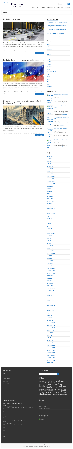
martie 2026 (50, 168)
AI (51, 381)
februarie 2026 (50, 171)
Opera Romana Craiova (46, 391)
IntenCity (52, 389)
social (38, 91)
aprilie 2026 (50, 166)
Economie (43, 7)
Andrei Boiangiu (8, 51)
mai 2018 (49, 337)
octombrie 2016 (51, 357)
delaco (49, 386)
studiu (63, 392)
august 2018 (50, 332)
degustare (49, 49)
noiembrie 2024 (51, 208)
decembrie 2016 (51, 352)
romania (58, 392)
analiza (24, 51)
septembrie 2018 (51, 330)
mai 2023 (49, 240)
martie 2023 (50, 245)
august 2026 (50, 156)
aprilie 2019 (50, 320)
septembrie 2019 (51, 310)
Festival (57, 387)
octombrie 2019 (51, 308)
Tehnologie (50, 7)
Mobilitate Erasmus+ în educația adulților (57, 22)
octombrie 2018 (51, 327)
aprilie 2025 (50, 196)
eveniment (49, 56)
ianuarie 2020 (50, 303)
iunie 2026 (49, 161)
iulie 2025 (49, 188)
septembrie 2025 (51, 183)
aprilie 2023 (50, 243)
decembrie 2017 (51, 345)
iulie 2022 (49, 255)
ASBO (63, 381)
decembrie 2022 (51, 253)
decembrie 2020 (51, 288)
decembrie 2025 (51, 176)
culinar (48, 46)
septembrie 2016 (51, 360)
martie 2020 (50, 298)
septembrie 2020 (51, 293)
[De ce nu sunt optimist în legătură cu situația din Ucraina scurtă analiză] (23, 106)
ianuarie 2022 (50, 265)
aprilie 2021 (50, 283)
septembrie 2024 (51, 213)
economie (28, 51)
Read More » (63, 102)
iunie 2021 (49, 280)
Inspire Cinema (65, 387)
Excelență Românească (8, 376)
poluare (59, 390)
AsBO (4, 373)
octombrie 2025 (51, 181)
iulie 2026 (49, 158)
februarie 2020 (50, 300)
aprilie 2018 (50, 340)
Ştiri (38, 7)
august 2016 (50, 362)
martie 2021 (50, 285)
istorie (62, 389)
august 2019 (50, 313)
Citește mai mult (39, 53)
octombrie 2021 (51, 270)
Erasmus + (41, 387)
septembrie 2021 (51, 273)
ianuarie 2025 (50, 203)
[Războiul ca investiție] (23, 22)
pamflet (49, 61)
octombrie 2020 (51, 290)
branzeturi (67, 382)
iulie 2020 (49, 295)
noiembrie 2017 (51, 347)
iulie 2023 (49, 235)
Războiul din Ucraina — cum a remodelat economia (23, 60)
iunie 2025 (49, 191)
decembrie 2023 (51, 231)
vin (66, 394)
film (61, 388)
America (54, 381)
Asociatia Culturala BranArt (51, 382)
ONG (65, 389)
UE (55, 394)
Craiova (61, 384)
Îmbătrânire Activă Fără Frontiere (55, 33)
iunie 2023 (49, 238)
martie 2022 (50, 263)
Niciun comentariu (39, 51)
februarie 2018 (50, 342)
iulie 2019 (49, 315)
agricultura (48, 381)
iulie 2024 (49, 218)
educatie (49, 54)
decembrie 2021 (51, 268)
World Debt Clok (65, 7)
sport (48, 79)
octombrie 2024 (51, 211)
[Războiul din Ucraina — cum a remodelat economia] (23, 63)
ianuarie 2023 (50, 250)
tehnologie (49, 84)
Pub (48, 74)
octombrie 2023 (51, 233)
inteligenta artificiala (44, 389)
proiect (48, 69)
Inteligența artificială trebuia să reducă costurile (16, 420)
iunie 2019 (49, 318)
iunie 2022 (49, 258)
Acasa (33, 7)
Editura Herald (6, 378)
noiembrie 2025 (51, 178)
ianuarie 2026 (50, 173)
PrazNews (57, 7)
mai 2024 (49, 223)
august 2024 (50, 216)
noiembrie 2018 (51, 325)
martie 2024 (50, 228)
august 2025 (50, 186)
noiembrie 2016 (51, 355)
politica (35, 91)
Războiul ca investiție (11, 19)
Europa (45, 387)
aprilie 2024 (50, 226)
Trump (52, 394)
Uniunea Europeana (60, 394)
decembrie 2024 (51, 206)
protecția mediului (51, 71)
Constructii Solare (7, 383)
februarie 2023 (50, 248)
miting (48, 59)
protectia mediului (45, 392)
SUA (65, 392)
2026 (40, 381)
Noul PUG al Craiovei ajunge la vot (55, 36)
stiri (31, 51)
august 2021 (50, 275)
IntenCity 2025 (58, 389)
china (56, 384)
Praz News (17, 4)
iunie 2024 (49, 221)
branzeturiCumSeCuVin (47, 384)
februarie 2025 (50, 201)
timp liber (49, 86)
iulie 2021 (49, 278)
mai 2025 (49, 193)
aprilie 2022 (50, 260)
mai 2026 (49, 163)
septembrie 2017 (51, 350)
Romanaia (53, 392)
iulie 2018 (49, 335)
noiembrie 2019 (51, 305)
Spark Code (5, 381)
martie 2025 (50, 198)
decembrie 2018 (51, 322)
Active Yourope (43, 381)
